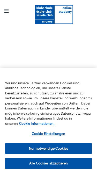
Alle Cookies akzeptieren (48, 163)
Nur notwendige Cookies (48, 148)
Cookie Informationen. (37, 123)
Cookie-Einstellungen (48, 133)
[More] (6, 10)
